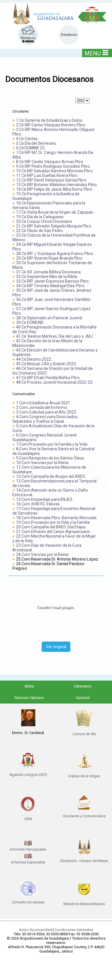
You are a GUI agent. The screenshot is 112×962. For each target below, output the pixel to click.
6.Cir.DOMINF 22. (30, 148)
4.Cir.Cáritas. (27, 138)
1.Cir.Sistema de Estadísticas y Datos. (49, 120)
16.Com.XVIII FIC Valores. (38, 504)
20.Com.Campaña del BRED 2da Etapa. (51, 527)
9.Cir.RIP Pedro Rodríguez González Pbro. (53, 166)
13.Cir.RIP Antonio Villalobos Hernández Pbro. (57, 184)
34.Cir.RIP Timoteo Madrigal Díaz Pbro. (50, 285)
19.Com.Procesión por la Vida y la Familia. (53, 522)
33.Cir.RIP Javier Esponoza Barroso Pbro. (53, 281)
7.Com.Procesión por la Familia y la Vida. (52, 444)
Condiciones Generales (74, 930)
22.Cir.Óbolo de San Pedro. (40, 230)
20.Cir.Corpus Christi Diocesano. (44, 221)
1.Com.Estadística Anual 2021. (43, 403)
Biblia (29, 686)
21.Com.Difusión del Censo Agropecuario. (53, 531)
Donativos (69, 35)
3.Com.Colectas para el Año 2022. (46, 412)
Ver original (56, 646)
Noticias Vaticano (29, 698)
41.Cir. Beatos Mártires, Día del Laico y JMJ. (55, 336)
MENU (92, 53)
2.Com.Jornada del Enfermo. (42, 407)
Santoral (83, 698)
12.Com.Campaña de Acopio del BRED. (51, 476)
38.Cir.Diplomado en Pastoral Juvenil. (49, 318)
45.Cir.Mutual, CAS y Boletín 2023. (46, 364)
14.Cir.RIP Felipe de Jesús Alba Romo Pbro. (54, 189)
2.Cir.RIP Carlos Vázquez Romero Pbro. (51, 125)
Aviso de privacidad (35, 930)
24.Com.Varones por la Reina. (42, 554)
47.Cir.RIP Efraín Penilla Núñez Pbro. (48, 377)
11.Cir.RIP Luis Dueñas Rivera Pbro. (47, 175)
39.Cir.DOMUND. (30, 322)
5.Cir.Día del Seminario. (36, 143)
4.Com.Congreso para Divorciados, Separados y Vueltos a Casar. (45, 419)
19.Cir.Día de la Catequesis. (40, 217)
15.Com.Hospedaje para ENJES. (44, 499)
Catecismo (83, 686)
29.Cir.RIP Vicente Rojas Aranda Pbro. (49, 258)
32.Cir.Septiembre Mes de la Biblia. (47, 276)
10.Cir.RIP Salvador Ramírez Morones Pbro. (55, 171)
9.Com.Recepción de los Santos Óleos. (50, 458)
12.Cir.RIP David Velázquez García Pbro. (51, 180)
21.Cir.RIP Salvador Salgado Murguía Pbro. (54, 226)
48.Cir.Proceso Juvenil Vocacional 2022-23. (54, 382)
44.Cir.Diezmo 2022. (34, 359)
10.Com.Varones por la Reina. (42, 462)
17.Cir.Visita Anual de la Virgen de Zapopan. (55, 212)
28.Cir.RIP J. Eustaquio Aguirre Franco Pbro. (55, 253)
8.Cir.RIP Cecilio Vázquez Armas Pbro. (50, 161)
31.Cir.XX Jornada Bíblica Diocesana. (49, 272)
